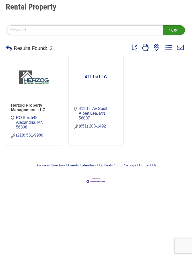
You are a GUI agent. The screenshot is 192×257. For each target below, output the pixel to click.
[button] (9, 48)
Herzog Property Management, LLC (28, 107)
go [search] (176, 30)
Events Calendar (81, 165)
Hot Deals (105, 165)
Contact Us (147, 165)
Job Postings (126, 165)
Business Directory (50, 165)
